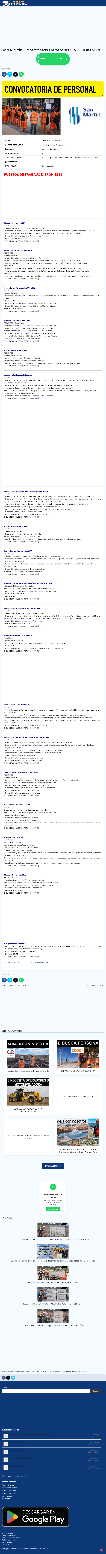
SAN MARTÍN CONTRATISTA (39, 963)
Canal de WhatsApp (9, 1488)
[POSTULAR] (34, 241)
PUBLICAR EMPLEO (53, 1166)
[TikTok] (8, 1378)
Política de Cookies (9, 1493)
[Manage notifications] (101, 1550)
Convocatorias (23, 963)
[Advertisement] (53, 26)
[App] (13, 1378)
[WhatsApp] (21, 74)
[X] (15, 74)
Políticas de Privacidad (10, 1491)
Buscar (4, 1388)
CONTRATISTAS (10, 963)
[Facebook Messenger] (9, 74)
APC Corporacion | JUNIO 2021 (14, 985)
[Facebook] (4, 74)
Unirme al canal (53, 1209)
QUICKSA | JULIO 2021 (95, 985)
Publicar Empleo (8, 1485)
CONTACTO (6, 1499)
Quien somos (7, 1496)
